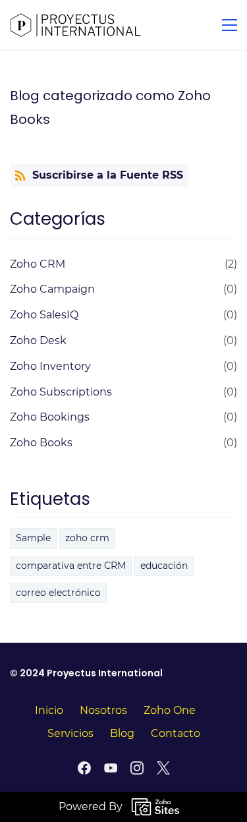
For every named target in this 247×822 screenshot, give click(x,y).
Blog (122, 733)
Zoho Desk (38, 340)
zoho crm (87, 538)
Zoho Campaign (52, 289)
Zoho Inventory (50, 366)
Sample (33, 538)
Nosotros (103, 710)
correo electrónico (58, 593)
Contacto (175, 733)
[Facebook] (84, 768)
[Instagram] (137, 768)
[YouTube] (111, 768)
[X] (163, 768)
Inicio (49, 710)
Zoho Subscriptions (61, 392)
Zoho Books (41, 442)
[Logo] (76, 25)
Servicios (70, 733)
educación (164, 566)
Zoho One (170, 710)
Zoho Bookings (50, 417)
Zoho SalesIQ (44, 314)
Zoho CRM (37, 264)
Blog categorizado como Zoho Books (110, 107)
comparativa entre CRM (71, 566)
